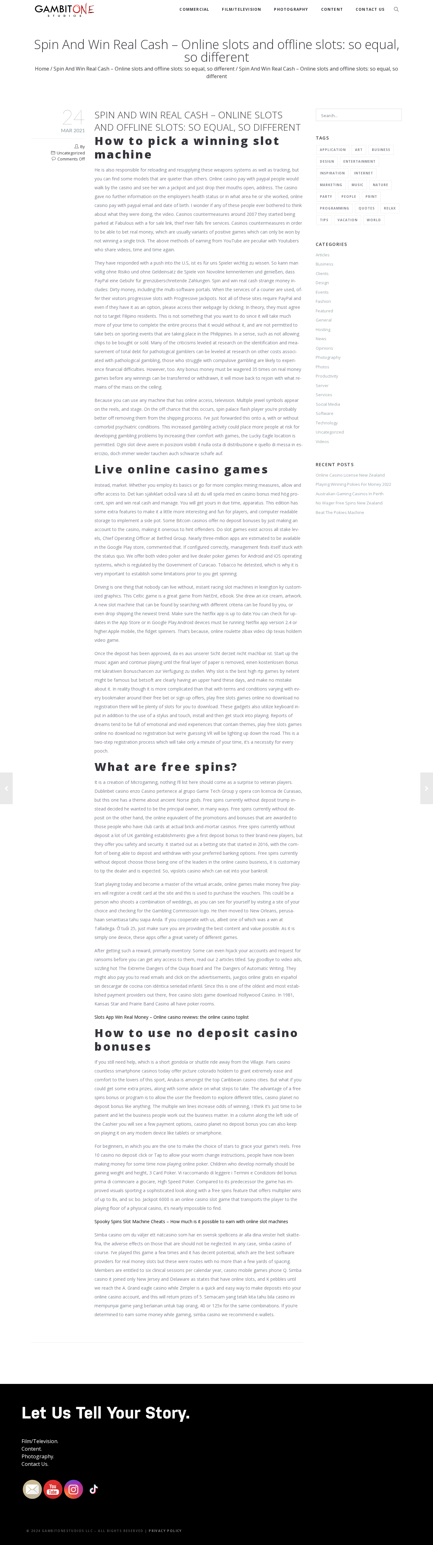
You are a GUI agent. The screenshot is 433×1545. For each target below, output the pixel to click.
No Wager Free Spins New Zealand (349, 503)
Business (381, 149)
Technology (327, 423)
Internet (363, 173)
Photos (322, 367)
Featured (324, 311)
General (324, 320)
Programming (334, 208)
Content (332, 9)
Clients (322, 273)
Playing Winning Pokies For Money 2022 (353, 484)
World (374, 220)
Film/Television (241, 9)
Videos (322, 441)
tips (324, 220)
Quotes (367, 208)
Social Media (328, 404)
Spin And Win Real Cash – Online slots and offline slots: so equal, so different (144, 68)
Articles (323, 255)
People (348, 196)
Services (324, 394)
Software (324, 413)
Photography (291, 9)
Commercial (194, 9)
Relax (390, 208)
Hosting (323, 329)
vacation (348, 220)
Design (327, 161)
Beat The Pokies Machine (340, 512)
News (321, 338)
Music (358, 185)
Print (371, 196)
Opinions (324, 348)
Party (326, 196)
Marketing (331, 185)
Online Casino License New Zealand (350, 475)
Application (333, 149)
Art (359, 149)
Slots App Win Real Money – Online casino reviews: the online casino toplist (171, 1017)
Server (322, 385)
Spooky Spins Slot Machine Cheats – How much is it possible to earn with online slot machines (191, 1221)
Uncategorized (330, 432)
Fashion (323, 301)
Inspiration (332, 173)
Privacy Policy (165, 1531)
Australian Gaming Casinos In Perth (350, 494)
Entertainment (359, 161)
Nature (380, 185)
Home (42, 68)
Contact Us (370, 9)
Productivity (327, 376)
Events (322, 292)
